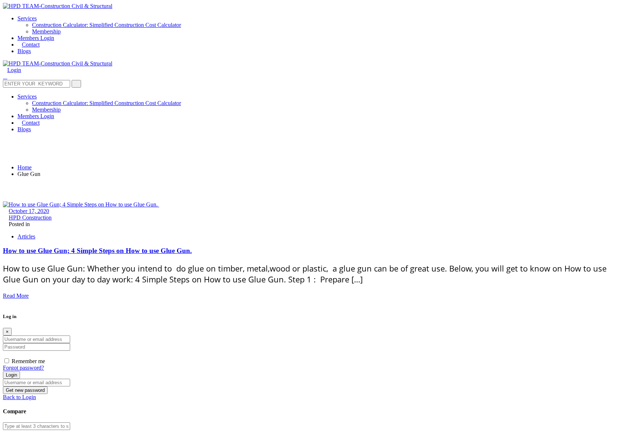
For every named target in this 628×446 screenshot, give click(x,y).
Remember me (28, 361)
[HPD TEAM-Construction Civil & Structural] (57, 6)
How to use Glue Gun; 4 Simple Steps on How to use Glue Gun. (97, 250)
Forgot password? (23, 368)
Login (11, 375)
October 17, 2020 (29, 211)
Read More (16, 296)
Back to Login (19, 397)
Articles (26, 236)
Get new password (25, 390)
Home (24, 167)
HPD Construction (30, 217)
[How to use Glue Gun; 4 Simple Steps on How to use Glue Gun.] (81, 204)
